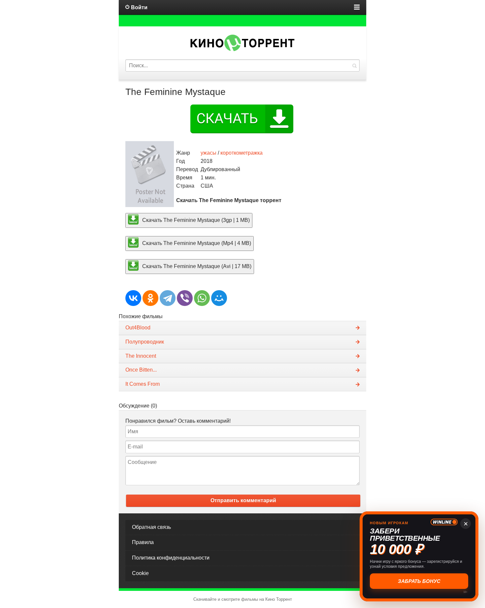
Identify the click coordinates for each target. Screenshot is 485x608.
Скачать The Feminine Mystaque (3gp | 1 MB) (195, 220)
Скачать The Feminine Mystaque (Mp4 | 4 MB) (196, 243)
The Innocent (140, 356)
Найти (354, 65)
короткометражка (241, 153)
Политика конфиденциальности (171, 558)
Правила (143, 542)
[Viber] (185, 298)
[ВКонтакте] (133, 298)
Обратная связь (151, 527)
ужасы (208, 153)
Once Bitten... (141, 370)
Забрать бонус (419, 581)
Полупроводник (144, 342)
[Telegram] (168, 298)
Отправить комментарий (243, 500)
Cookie (140, 573)
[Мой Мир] (219, 298)
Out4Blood (137, 327)
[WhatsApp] (202, 298)
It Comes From (142, 384)
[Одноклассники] (150, 298)
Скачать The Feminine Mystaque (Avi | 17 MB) (196, 266)
